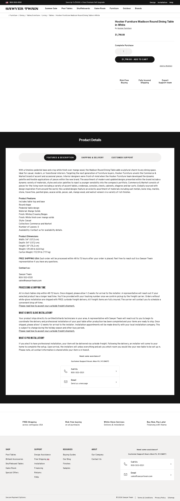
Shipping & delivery (92, 157)
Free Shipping (40, 459)
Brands (138, 8)
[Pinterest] (102, 466)
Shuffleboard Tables (14, 464)
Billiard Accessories (14, 459)
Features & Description (60, 157)
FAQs (36, 477)
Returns (37, 473)
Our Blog (67, 459)
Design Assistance (42, 455)
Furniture (114, 8)
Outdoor (127, 8)
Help (171, 3)
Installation (162, 3)
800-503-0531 (16, 2)
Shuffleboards (83, 8)
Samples (66, 468)
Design (153, 3)
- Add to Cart (135, 59)
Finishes (66, 464)
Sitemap (171, 498)
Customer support (122, 157)
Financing (38, 468)
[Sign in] (162, 8)
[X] (107, 466)
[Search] (157, 8)
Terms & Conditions (145, 498)
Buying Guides (69, 455)
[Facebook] (97, 466)
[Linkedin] (112, 466)
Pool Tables (67, 8)
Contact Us (96, 459)
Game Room (99, 8)
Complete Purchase (124, 45)
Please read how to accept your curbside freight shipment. (47, 306)
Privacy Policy (160, 498)
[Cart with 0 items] (168, 8)
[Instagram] (93, 466)
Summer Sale (51, 8)
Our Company (97, 455)
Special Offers (12, 473)
